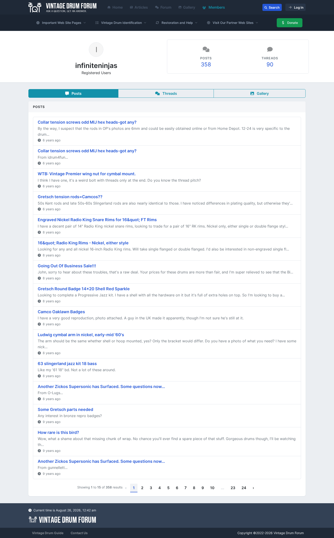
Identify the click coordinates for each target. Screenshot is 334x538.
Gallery (189, 7)
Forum (165, 7)
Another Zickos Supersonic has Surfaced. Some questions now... (101, 386)
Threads (169, 93)
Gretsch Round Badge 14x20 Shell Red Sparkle (84, 288)
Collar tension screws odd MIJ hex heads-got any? (87, 122)
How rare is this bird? (58, 432)
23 (233, 487)
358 (206, 64)
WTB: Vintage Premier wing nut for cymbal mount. (87, 173)
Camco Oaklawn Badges (61, 311)
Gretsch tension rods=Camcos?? (70, 196)
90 (270, 64)
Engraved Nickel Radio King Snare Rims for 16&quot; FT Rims (97, 219)
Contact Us (79, 533)
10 (212, 487)
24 (244, 487)
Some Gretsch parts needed (65, 409)
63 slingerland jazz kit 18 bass (67, 363)
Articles (141, 7)
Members (216, 7)
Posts (76, 93)
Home (117, 7)
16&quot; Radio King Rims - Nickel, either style (83, 242)
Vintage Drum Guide (47, 533)
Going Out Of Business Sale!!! (67, 265)
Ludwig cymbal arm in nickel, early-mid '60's (81, 334)
